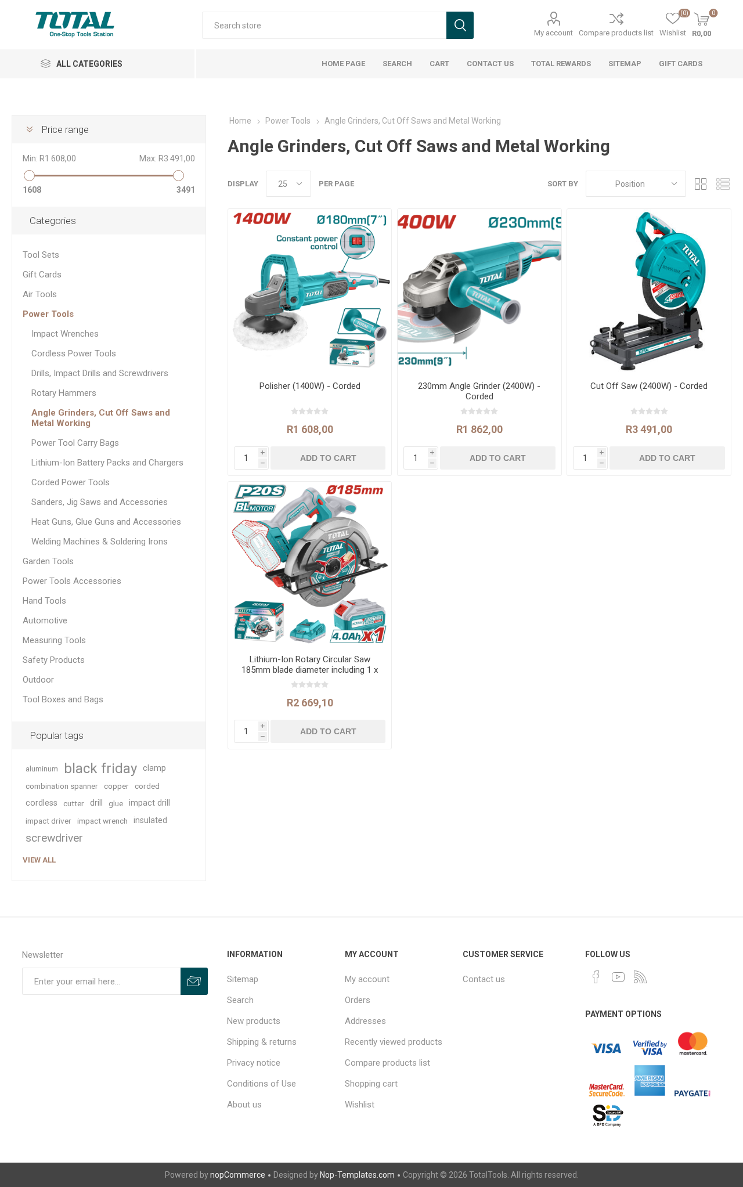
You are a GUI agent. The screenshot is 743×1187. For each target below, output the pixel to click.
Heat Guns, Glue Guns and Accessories (106, 522)
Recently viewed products (393, 1042)
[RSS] (640, 977)
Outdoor (38, 679)
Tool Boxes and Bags (63, 699)
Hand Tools (44, 601)
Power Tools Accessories (72, 581)
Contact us (484, 979)
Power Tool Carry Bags (75, 443)
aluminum (42, 768)
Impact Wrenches (65, 334)
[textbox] (324, 25)
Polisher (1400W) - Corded (309, 386)
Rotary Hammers (63, 393)
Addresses (365, 1021)
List (722, 184)
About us (244, 1104)
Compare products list (616, 32)
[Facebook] (596, 977)
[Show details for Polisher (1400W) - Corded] (309, 290)
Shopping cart (371, 1083)
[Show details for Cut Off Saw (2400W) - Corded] (648, 290)
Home (240, 120)
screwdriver (54, 838)
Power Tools (48, 314)
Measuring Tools (54, 640)
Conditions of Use (261, 1083)
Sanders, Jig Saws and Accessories (99, 502)
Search (240, 1000)
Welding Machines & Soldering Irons (99, 541)
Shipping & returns (262, 1042)
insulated (150, 820)
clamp (154, 768)
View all (39, 860)
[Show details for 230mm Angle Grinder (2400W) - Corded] (479, 290)
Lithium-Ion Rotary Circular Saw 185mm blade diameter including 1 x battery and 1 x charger (309, 669)
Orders (357, 1000)
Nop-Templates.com (357, 1174)
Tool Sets (41, 255)
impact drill (149, 803)
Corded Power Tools (70, 482)
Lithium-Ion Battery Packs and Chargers (107, 462)
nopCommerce (237, 1174)
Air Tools (40, 294)
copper (116, 786)
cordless (41, 803)
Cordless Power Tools (73, 353)
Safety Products (54, 660)
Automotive (45, 620)
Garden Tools (48, 561)
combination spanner (62, 786)
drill (96, 803)
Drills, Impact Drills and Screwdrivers (99, 373)
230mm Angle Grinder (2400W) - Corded (479, 391)
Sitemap (242, 979)
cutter (73, 803)
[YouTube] (618, 977)
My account (553, 32)
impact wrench (102, 820)
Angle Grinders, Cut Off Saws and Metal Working (100, 417)
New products (253, 1021)
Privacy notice (253, 1063)
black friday (100, 768)
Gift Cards (42, 274)
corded (147, 786)
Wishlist (359, 1104)
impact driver (48, 820)
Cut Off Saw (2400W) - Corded (649, 386)
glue (116, 803)
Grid (700, 184)
